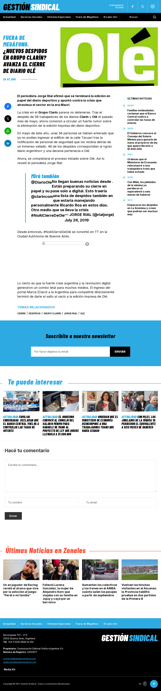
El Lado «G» (110, 17)
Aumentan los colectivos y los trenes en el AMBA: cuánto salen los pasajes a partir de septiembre (99, 590)
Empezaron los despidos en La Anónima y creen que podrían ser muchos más (142, 209)
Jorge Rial (70, 313)
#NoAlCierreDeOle (48, 215)
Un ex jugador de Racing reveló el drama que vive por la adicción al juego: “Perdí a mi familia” (20, 590)
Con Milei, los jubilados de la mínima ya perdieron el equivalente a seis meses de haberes (141, 188)
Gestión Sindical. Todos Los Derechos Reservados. (45, 684)
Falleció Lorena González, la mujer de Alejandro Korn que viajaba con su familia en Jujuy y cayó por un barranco (60, 593)
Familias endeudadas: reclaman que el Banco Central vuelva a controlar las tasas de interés (141, 117)
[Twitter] (142, 6)
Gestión (31, 6)
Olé (82, 313)
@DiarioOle (41, 182)
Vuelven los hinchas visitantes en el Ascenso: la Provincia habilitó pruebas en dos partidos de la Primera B (139, 591)
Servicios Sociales (31, 17)
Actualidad (9, 17)
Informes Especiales (59, 17)
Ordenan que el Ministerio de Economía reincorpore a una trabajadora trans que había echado (142, 165)
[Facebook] (132, 6)
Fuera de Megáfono (87, 17)
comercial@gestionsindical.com (19, 658)
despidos (35, 313)
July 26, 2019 (77, 220)
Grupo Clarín (52, 313)
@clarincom (42, 196)
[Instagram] (152, 6)
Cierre (21, 313)
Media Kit (9, 669)
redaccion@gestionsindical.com (19, 662)
